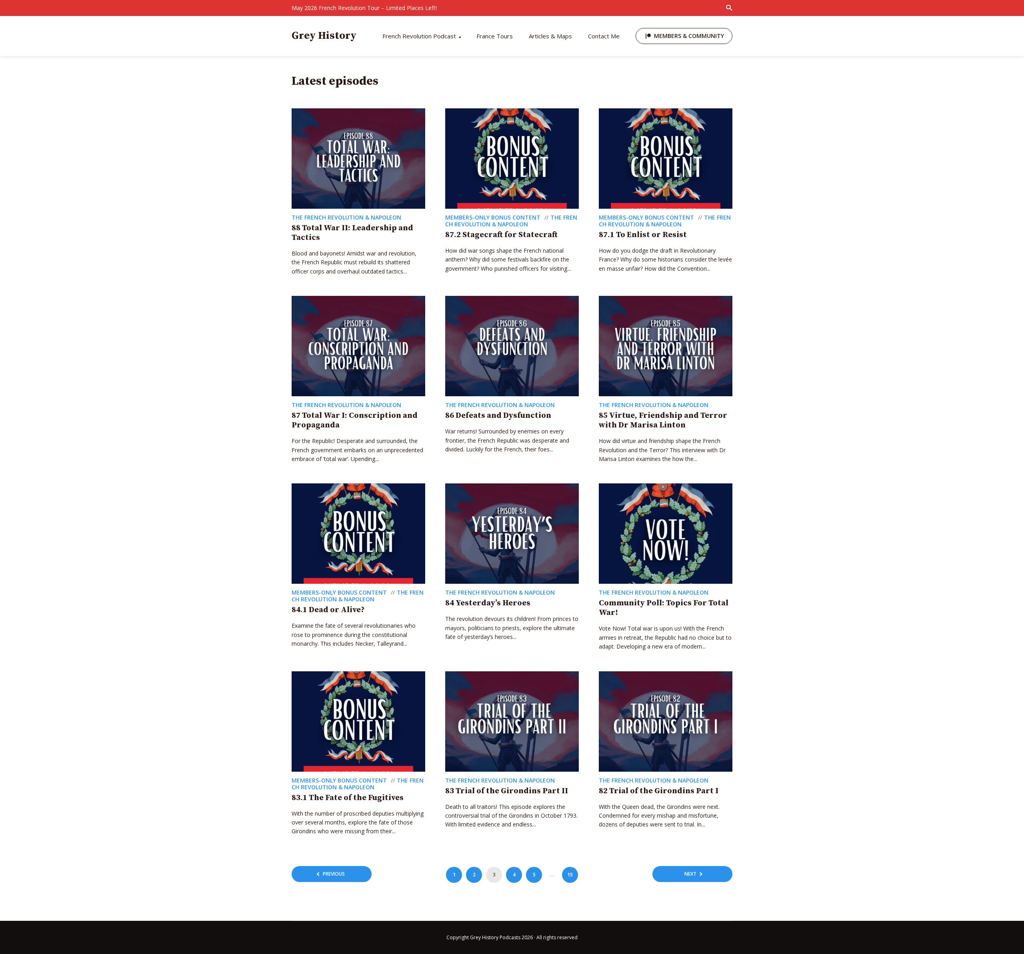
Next (690, 873)
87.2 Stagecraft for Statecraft (501, 235)
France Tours (494, 36)
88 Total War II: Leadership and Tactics (352, 233)
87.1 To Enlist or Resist (643, 235)
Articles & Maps (550, 36)
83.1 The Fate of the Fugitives (348, 798)
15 (570, 874)
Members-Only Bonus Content (492, 217)
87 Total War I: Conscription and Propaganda (355, 420)
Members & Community (689, 36)
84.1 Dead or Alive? (328, 610)
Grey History (324, 35)
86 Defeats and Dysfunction (498, 416)
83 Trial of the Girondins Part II (506, 791)
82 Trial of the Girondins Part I (658, 791)
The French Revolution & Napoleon (346, 217)
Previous (334, 873)
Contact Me (604, 36)
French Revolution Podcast (419, 36)
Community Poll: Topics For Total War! (663, 608)
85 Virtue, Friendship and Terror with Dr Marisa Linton (663, 420)
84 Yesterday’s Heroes (487, 603)
